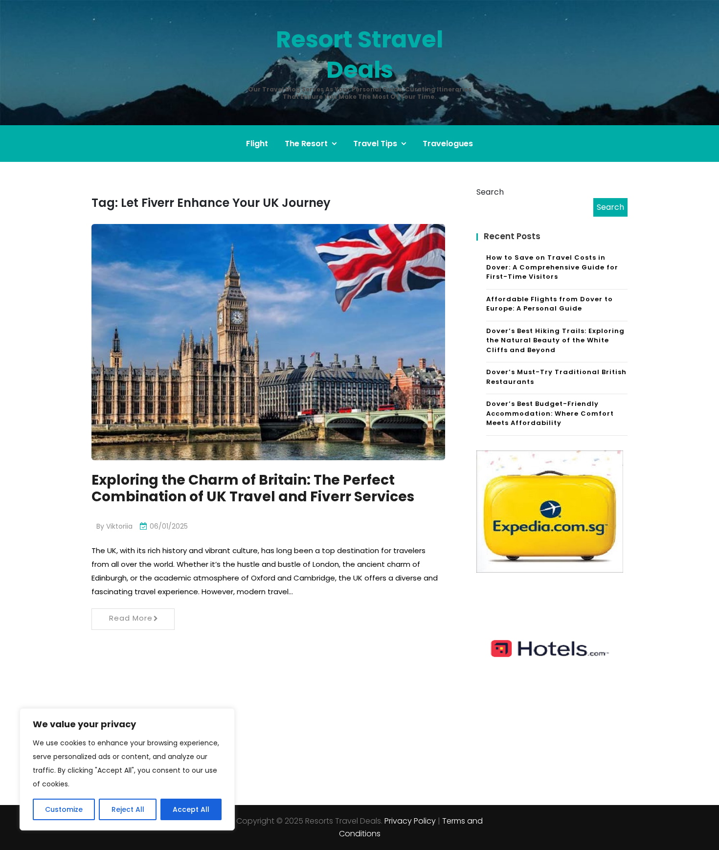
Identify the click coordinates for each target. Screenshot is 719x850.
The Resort (306, 143)
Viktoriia (119, 526)
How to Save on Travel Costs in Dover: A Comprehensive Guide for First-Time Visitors (552, 267)
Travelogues (448, 143)
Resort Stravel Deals (359, 54)
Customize (64, 809)
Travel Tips (375, 143)
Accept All (191, 809)
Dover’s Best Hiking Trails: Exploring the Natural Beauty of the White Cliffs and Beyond (555, 340)
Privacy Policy (410, 821)
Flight (257, 143)
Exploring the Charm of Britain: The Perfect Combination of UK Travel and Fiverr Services (252, 488)
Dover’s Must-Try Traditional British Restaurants (556, 376)
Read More (131, 618)
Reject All (128, 809)
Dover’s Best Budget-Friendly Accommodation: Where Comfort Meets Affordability (550, 413)
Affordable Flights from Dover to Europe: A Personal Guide (549, 303)
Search (490, 192)
